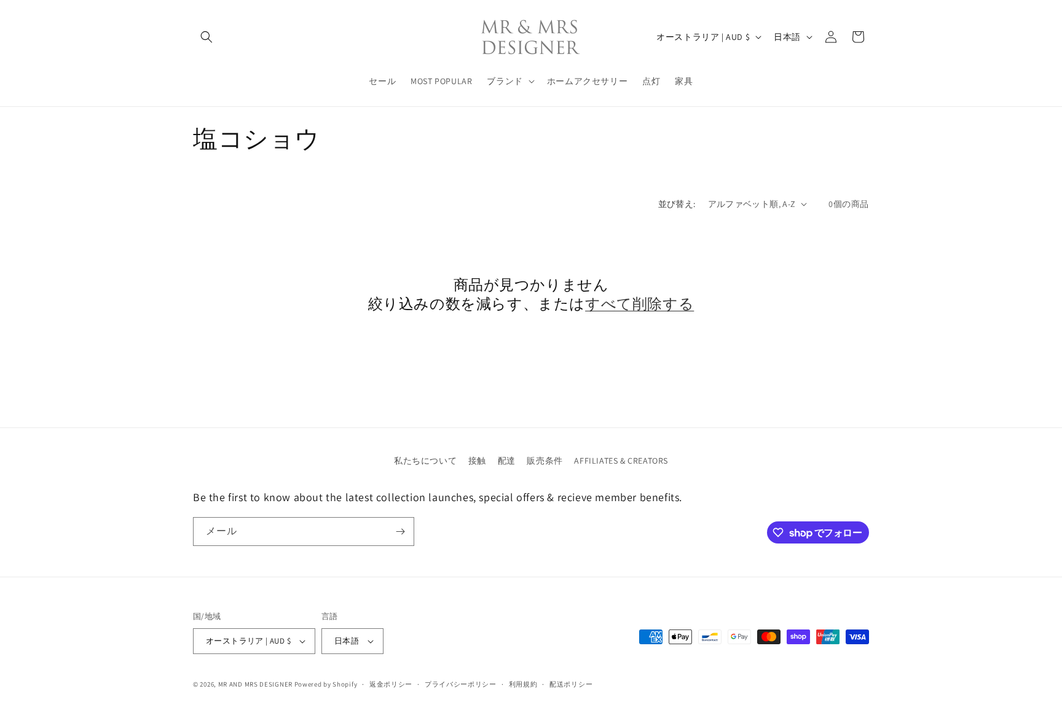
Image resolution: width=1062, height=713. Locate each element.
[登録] (400, 531)
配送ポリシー (570, 684)
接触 (477, 460)
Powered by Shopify (326, 684)
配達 (507, 460)
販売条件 (544, 460)
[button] (206, 36)
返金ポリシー (390, 684)
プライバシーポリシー (461, 684)
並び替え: (677, 203)
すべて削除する (639, 303)
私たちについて (425, 460)
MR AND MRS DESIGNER (255, 684)
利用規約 (523, 684)
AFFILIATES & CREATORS (621, 460)
